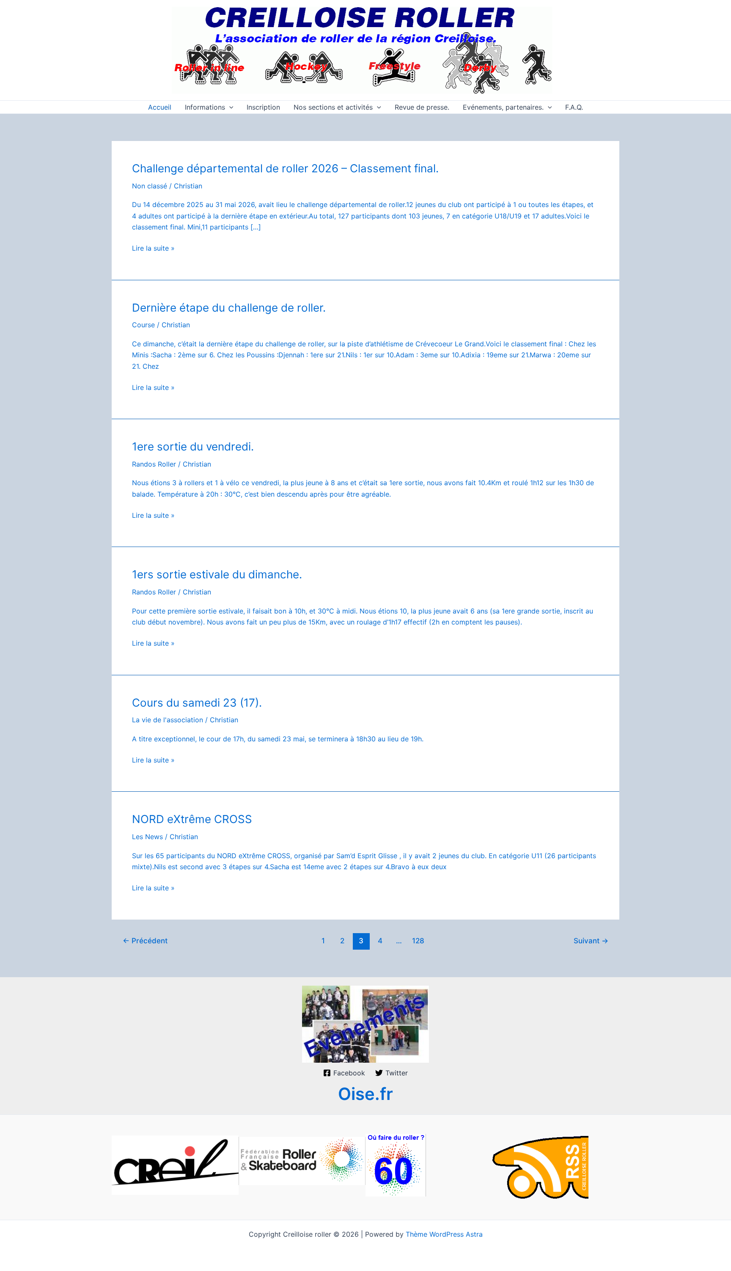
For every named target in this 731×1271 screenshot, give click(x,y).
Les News (147, 836)
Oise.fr (365, 1093)
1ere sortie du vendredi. (193, 446)
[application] (229, 107)
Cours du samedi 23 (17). (197, 702)
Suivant (591, 940)
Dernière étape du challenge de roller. (229, 307)
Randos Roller (154, 464)
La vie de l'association (167, 720)
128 (418, 940)
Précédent (145, 940)
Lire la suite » (153, 248)
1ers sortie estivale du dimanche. (217, 574)
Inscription (263, 107)
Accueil (159, 107)
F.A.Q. (574, 107)
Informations (205, 107)
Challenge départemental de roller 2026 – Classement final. (285, 168)
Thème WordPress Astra (444, 1234)
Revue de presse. (422, 107)
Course (143, 325)
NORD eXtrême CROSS (192, 819)
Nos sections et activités (333, 107)
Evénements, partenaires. (503, 107)
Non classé (149, 186)
